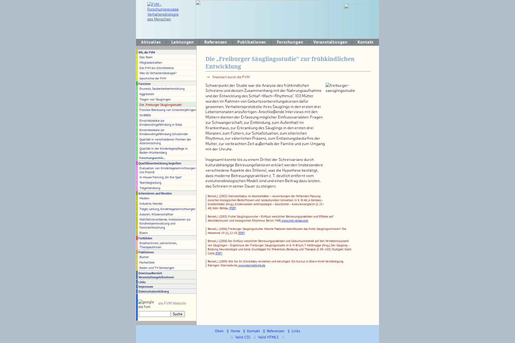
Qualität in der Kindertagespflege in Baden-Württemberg (163, 150)
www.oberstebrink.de (251, 265)
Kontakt (366, 42)
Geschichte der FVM (152, 78)
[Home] (165, 19)
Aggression (146, 94)
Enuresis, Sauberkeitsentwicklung (162, 88)
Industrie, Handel (151, 203)
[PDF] (232, 208)
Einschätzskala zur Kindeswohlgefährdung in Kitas (160, 122)
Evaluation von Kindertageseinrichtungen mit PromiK (167, 170)
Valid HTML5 (268, 337)
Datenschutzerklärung (153, 291)
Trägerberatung (149, 188)
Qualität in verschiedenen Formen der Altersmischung (165, 141)
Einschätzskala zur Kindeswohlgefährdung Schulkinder (163, 132)
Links (142, 282)
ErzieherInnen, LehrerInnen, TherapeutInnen (158, 245)
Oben (219, 330)
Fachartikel (147, 262)
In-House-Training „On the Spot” (160, 177)
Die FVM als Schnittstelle (156, 68)
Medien (144, 198)
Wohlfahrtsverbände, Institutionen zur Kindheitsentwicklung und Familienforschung (165, 223)
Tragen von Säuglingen (155, 99)
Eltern (143, 232)
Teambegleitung (150, 182)
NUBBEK (145, 115)
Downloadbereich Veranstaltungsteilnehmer (156, 275)
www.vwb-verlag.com (294, 220)
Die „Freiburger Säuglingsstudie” (160, 104)
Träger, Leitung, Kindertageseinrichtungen (167, 209)
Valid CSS (242, 337)
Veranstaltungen (330, 42)
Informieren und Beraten (155, 193)
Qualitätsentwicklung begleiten (159, 163)
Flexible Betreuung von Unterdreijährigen (167, 109)
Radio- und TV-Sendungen (156, 267)
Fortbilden (145, 238)
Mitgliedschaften (150, 62)
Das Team (146, 57)
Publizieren (146, 252)
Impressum (145, 286)
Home (235, 330)
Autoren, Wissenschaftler (156, 214)
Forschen (144, 83)
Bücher (144, 257)
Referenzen (215, 42)
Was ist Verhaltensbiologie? (157, 73)
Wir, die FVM (146, 52)
